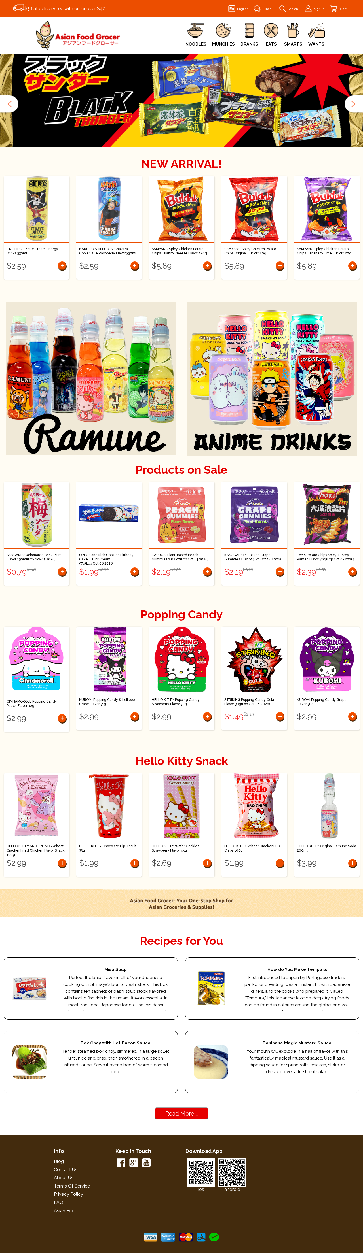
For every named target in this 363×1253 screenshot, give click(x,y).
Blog (59, 1161)
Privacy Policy (68, 1194)
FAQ (58, 1202)
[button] (10, 104)
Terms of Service (72, 1186)
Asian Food (65, 1210)
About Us (63, 1177)
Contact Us (65, 1169)
